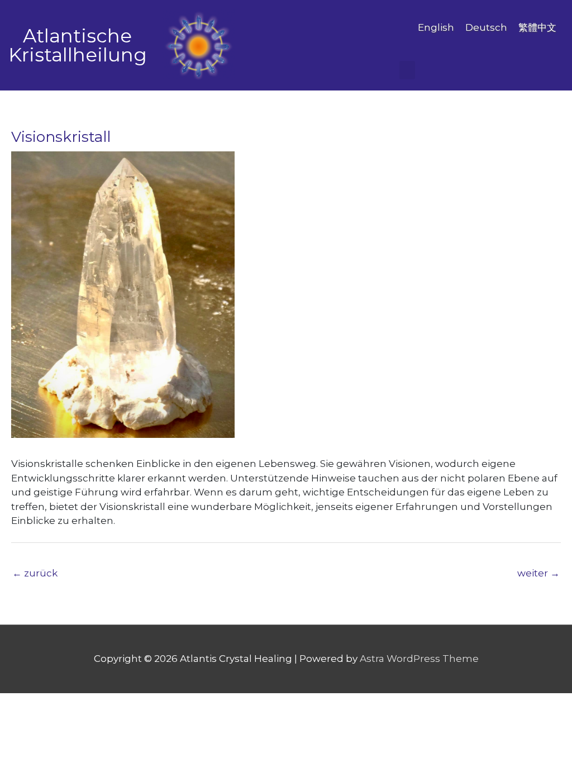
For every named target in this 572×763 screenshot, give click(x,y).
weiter (538, 573)
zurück (35, 573)
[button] (407, 70)
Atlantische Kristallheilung (77, 45)
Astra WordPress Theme (419, 658)
